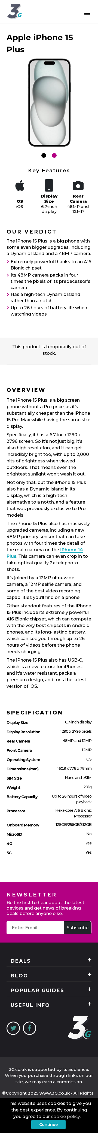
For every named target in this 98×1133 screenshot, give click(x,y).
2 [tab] (54, 155)
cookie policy (65, 1116)
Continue (48, 1124)
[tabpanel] (49, 103)
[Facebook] (29, 1028)
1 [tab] (43, 155)
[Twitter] (13, 1028)
